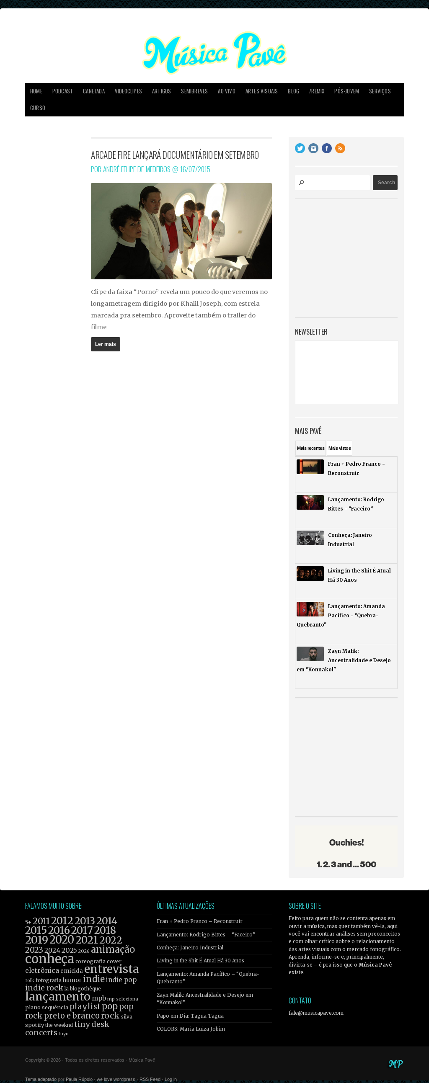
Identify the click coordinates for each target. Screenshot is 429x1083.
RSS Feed (150, 1079)
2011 (41, 921)
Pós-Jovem (346, 91)
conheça (49, 959)
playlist (85, 1006)
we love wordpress (116, 1079)
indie (94, 979)
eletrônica (42, 970)
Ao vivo (226, 91)
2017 (82, 930)
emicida (71, 971)
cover (114, 961)
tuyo (64, 1034)
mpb (99, 998)
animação (113, 949)
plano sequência (46, 1007)
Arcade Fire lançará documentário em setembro (175, 154)
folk (29, 980)
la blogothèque (83, 988)
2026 (84, 951)
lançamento (57, 996)
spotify (34, 1024)
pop (110, 1006)
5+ (28, 922)
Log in (171, 1079)
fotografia (49, 980)
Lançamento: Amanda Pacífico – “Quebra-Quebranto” (208, 978)
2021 (86, 939)
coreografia (90, 961)
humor (72, 980)
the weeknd (59, 1025)
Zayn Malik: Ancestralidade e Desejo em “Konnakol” (205, 999)
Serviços (380, 91)
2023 (34, 950)
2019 (36, 939)
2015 (36, 930)
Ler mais (105, 344)
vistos (339, 448)
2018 (105, 930)
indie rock (44, 988)
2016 (59, 930)
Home (36, 91)
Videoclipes (128, 91)
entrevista (111, 969)
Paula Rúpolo (79, 1079)
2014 (106, 921)
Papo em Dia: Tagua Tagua (190, 1016)
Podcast (62, 91)
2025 (69, 950)
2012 (62, 920)
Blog (293, 91)
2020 (61, 939)
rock (110, 1016)
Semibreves (194, 91)
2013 (85, 921)
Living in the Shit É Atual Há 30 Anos (200, 961)
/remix (316, 91)
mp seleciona (122, 999)
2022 (110, 940)
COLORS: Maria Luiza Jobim (191, 1029)
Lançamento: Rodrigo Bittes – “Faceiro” (206, 935)
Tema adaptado (41, 1079)
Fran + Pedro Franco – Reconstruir (200, 921)
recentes (310, 448)
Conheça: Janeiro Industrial (190, 948)
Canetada (94, 91)
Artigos (161, 91)
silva (126, 1017)
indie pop (121, 980)
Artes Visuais (262, 91)
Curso (37, 108)
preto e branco (72, 1016)
